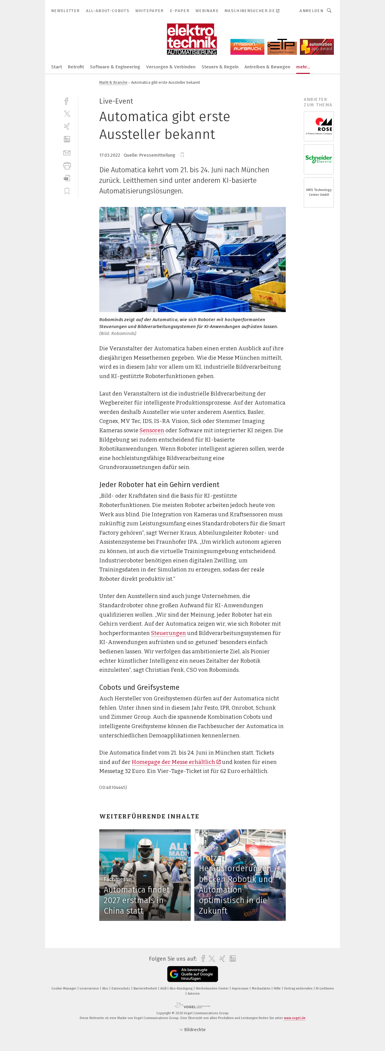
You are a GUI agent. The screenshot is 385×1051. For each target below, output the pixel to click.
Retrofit (76, 67)
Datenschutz (121, 988)
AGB (163, 988)
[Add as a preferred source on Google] (192, 974)
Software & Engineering (115, 67)
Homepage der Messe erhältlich (173, 762)
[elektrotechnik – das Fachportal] (56, 66)
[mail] (67, 152)
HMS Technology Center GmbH (318, 192)
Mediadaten (261, 988)
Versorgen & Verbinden (171, 67)
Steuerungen (168, 633)
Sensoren (152, 430)
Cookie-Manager (64, 988)
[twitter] (67, 113)
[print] (67, 165)
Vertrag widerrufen (298, 988)
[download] (67, 178)
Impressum (240, 988)
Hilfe (278, 988)
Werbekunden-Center (212, 988)
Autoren (194, 994)
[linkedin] (67, 139)
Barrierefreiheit (146, 988)
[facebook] (67, 100)
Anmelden (311, 10)
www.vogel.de (295, 1018)
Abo (105, 988)
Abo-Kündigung (181, 988)
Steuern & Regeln (220, 67)
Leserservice (90, 988)
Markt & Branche (113, 82)
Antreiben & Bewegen (267, 67)
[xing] (67, 126)
